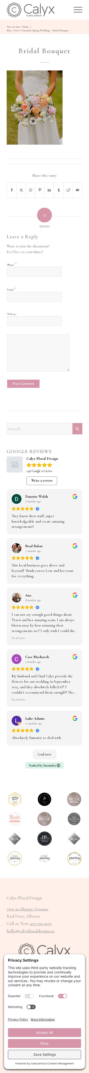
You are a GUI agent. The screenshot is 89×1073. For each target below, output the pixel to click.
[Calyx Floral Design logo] (37, 10)
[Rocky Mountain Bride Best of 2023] (74, 799)
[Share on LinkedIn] (49, 190)
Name (12, 264)
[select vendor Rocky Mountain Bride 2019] (14, 838)
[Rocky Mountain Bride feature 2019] (74, 838)
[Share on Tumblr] (58, 190)
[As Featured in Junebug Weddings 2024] (44, 858)
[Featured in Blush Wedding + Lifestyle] (14, 819)
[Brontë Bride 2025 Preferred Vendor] (44, 838)
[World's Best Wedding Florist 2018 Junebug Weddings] (14, 799)
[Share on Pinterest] (39, 190)
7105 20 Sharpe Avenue (27, 909)
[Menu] (75, 10)
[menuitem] (75, 10)
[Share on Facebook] (11, 190)
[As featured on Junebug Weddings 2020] (14, 858)
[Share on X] (21, 190)
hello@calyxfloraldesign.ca (30, 931)
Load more (45, 754)
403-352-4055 (41, 923)
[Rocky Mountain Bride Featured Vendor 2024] (44, 819)
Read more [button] (19, 638)
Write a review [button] (42, 480)
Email (11, 289)
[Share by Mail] (77, 190)
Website (11, 314)
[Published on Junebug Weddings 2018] (74, 858)
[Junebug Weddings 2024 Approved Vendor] (44, 799)
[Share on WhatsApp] (30, 190)
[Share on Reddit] (68, 190)
